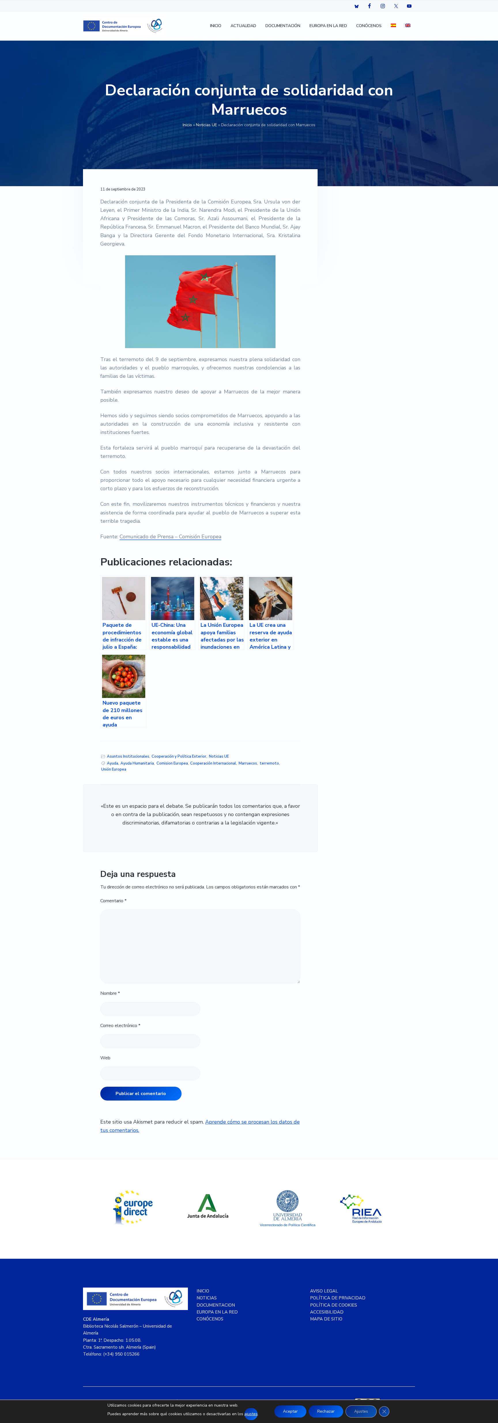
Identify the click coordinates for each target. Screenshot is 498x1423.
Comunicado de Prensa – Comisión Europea (170, 536)
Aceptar (290, 1411)
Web (105, 1058)
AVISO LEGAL (324, 1291)
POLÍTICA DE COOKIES (333, 1305)
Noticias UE (206, 125)
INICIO (203, 1291)
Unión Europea (113, 769)
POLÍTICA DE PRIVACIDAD (337, 1298)
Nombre (110, 993)
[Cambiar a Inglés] (407, 26)
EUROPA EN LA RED (217, 1312)
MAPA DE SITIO (326, 1319)
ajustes (251, 1414)
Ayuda (112, 763)
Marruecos (248, 763)
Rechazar (326, 1411)
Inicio (187, 125)
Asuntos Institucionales (128, 756)
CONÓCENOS (210, 1319)
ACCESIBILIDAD (327, 1312)
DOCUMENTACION (216, 1305)
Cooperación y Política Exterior (179, 756)
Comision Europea (172, 763)
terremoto (269, 763)
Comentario (113, 901)
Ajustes (361, 1411)
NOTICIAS (207, 1298)
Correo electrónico (120, 1025)
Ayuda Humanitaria (137, 763)
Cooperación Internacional (213, 763)
